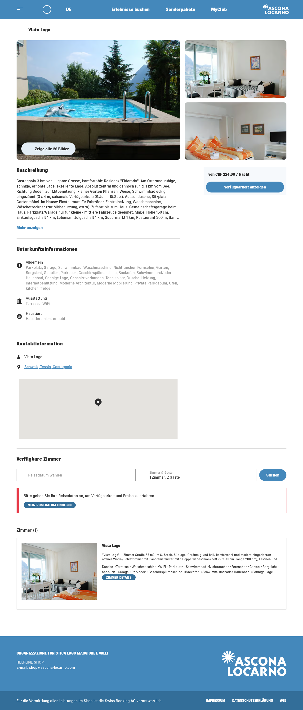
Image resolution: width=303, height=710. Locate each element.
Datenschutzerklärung (252, 700)
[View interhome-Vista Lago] (98, 100)
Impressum (215, 700)
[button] (56, 595)
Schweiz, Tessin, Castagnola (48, 366)
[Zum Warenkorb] (32, 9)
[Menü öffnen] (20, 9)
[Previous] (21, 29)
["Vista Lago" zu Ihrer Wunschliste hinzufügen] (281, 29)
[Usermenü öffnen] (49, 9)
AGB (283, 700)
